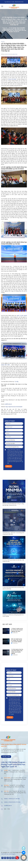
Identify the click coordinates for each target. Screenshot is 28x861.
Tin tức (2, 41)
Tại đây (12, 714)
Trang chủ (4, 28)
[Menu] (2, 6)
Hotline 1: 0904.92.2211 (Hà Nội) (12, 798)
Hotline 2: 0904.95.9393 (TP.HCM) (12, 802)
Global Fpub (14, 54)
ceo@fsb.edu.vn (8, 805)
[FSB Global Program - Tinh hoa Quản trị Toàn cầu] (14, 6)
